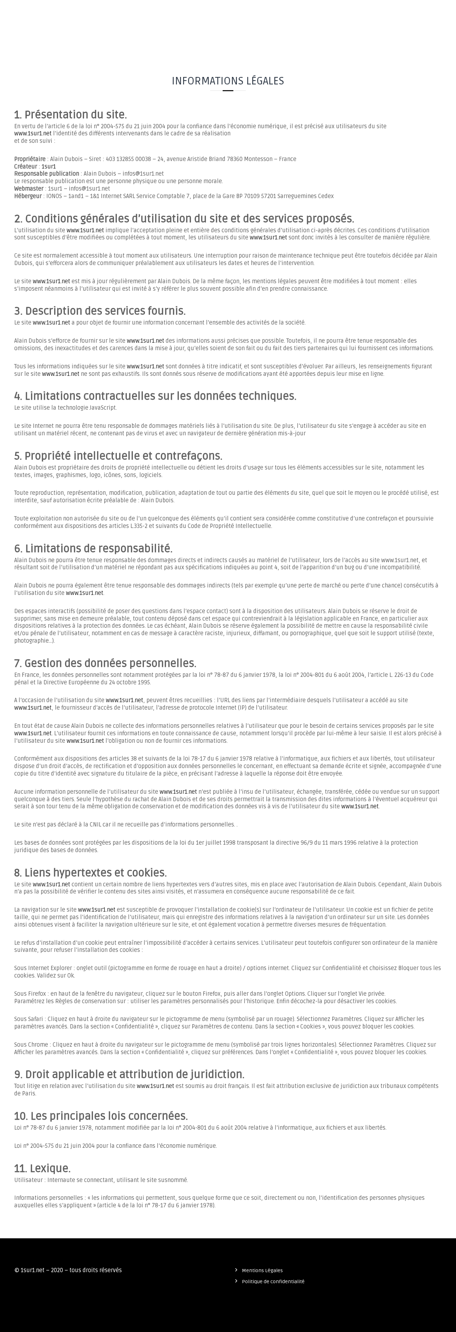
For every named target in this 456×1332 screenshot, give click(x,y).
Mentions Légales (262, 1271)
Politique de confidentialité (360, 12)
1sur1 (49, 166)
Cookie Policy (424, 12)
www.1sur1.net (33, 133)
